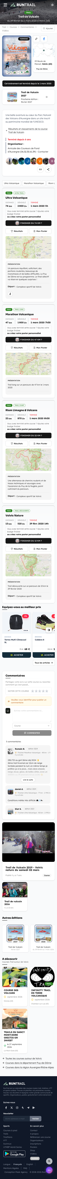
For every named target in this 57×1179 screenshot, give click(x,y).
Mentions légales (11, 1168)
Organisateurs (36, 1140)
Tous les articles (42, 663)
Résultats (18, 231)
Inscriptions (35, 1144)
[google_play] (34, 1107)
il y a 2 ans (19, 755)
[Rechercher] (49, 1161)
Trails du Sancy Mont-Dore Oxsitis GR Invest (14, 1036)
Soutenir (34, 1158)
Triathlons (7, 1137)
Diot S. (18, 809)
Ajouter (49, 28)
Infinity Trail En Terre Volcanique (41, 993)
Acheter (18, 655)
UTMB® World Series (12, 1147)
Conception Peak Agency (16, 1172)
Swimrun (7, 1144)
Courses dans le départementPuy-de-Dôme (28, 1062)
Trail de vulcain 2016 (13, 903)
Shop (32, 1150)
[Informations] (10, 293)
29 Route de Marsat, (43, 62)
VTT (5, 1140)
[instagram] (17, 1107)
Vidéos (33, 1154)
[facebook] (44, 39)
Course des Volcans (11, 991)
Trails (5, 1134)
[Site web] (36, 39)
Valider (35, 1118)
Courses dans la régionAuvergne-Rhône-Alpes (30, 1067)
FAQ (25, 1168)
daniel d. (19, 789)
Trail (4, 27)
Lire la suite (28, 780)
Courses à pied (10, 1130)
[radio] (32, 691)
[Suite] (49, 630)
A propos (34, 1134)
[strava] (22, 1107)
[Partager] (48, 169)
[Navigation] (5, 5)
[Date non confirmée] (5, 997)
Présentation (14, 264)
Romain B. (20, 749)
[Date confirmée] (5, 1046)
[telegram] (28, 1107)
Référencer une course (40, 1137)
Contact (33, 1130)
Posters (33, 1147)
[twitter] (11, 1107)
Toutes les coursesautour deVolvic (24, 1058)
